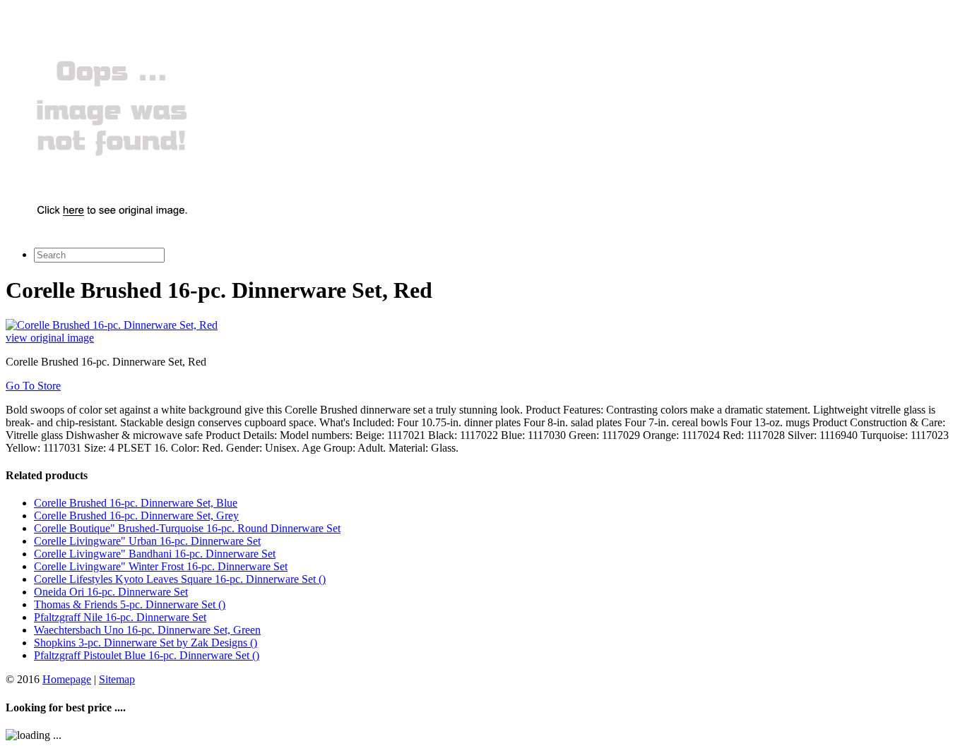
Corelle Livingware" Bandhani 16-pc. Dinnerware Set (155, 554)
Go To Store (33, 386)
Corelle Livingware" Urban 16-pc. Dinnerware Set (147, 541)
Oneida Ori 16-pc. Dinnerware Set (111, 592)
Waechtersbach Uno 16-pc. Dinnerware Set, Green (147, 630)
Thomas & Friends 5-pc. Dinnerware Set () (129, 604)
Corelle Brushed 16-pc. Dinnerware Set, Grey (136, 516)
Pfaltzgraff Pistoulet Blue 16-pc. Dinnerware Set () (146, 655)
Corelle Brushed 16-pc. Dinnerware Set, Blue (135, 503)
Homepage (66, 679)
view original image (50, 338)
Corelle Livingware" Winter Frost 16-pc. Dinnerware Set (161, 566)
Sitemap (117, 679)
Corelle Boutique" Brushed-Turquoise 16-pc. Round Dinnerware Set (187, 528)
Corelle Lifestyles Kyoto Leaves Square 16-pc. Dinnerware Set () (180, 579)
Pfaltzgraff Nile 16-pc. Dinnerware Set (120, 617)
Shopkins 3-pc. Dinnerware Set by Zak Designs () (145, 643)
